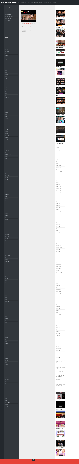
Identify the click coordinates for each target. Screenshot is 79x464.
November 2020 (59, 293)
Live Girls (7, 265)
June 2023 (58, 228)
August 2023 (58, 224)
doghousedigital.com (58, 366)
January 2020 (59, 314)
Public (7, 324)
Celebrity (7, 122)
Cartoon (7, 118)
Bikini (6, 91)
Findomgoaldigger (58, 418)
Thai (6, 383)
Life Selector (7, 261)
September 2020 (59, 297)
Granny (7, 204)
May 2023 (58, 230)
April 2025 (58, 182)
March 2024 (58, 209)
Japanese (7, 242)
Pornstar (7, 318)
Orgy (6, 293)
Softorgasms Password (59, 428)
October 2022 (59, 245)
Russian (7, 337)
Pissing (7, 305)
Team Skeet (7, 379)
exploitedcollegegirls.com (58, 367)
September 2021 (59, 272)
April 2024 (58, 207)
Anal (6, 57)
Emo (6, 158)
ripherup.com (61, 380)
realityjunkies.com (58, 379)
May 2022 (58, 255)
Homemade (7, 225)
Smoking (7, 358)
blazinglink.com (58, 360)
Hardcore (7, 215)
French (7, 190)
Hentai (7, 219)
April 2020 (58, 308)
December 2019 (59, 316)
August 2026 (58, 150)
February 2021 (59, 287)
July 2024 (58, 201)
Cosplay (7, 133)
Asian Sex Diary (8, 66)
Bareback (7, 76)
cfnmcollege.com (58, 362)
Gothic (7, 202)
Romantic (7, 335)
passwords (59, 377)
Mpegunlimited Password (60, 447)
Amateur (7, 55)
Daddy (7, 143)
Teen (6, 381)
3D (6, 40)
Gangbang (7, 194)
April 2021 (58, 283)
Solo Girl (7, 362)
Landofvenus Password (59, 95)
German (7, 198)
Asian (21, 23)
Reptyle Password (8, 14)
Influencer (7, 232)
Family (7, 177)
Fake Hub (7, 173)
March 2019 (58, 335)
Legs (6, 257)
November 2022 (59, 243)
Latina (6, 253)
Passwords (27, 23)
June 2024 (58, 203)
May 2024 (58, 205)
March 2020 (58, 310)
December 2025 (59, 165)
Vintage (7, 404)
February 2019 (59, 337)
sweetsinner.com (58, 385)
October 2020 (59, 295)
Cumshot (7, 139)
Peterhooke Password (9, 20)
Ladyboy (7, 246)
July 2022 (58, 251)
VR (6, 410)
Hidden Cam (7, 223)
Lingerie (7, 263)
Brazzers (7, 108)
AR (6, 59)
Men (24, 23)
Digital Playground (8, 150)
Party (6, 299)
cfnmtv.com (61, 362)
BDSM (6, 80)
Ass (6, 68)
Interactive (7, 234)
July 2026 (58, 152)
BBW (6, 78)
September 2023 (59, 222)
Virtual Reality (7, 406)
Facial (6, 171)
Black (6, 95)
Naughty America (8, 284)
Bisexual (7, 93)
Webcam (7, 415)
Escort (7, 162)
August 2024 (58, 199)
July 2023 (58, 226)
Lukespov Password (59, 399)
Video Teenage (8, 402)
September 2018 (59, 348)
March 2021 (58, 285)
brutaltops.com (57, 361)
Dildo (6, 152)
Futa (6, 192)
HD (6, 217)
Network (7, 286)
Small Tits (7, 356)
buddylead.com (61, 361)
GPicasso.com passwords (60, 114)
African (7, 49)
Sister (6, 354)
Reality (7, 328)
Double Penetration (8, 154)
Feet (6, 181)
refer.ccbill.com (58, 380)
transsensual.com (61, 385)
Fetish (6, 183)
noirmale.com (57, 374)
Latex (6, 251)
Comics (7, 131)
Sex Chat (7, 343)
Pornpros (7, 316)
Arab (6, 61)
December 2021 (59, 266)
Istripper (7, 238)
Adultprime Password (59, 66)
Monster (7, 280)
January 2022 (59, 264)
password (62, 375)
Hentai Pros (7, 221)
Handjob (7, 213)
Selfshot (7, 341)
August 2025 (58, 173)
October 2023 (59, 220)
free (57, 368)
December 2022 (59, 241)
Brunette (7, 112)
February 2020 (59, 312)
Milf (6, 276)
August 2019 (58, 325)
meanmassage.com (61, 371)
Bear (6, 82)
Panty (6, 295)
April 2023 (58, 232)
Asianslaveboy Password (25, 25)
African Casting (8, 51)
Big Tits (7, 89)
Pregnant (7, 322)
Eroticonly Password (8, 24)
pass (60, 374)
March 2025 (58, 184)
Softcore (7, 360)
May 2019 (58, 331)
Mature (7, 272)
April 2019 (58, 333)
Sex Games (7, 345)
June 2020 (58, 304)
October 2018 (59, 346)
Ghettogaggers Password (60, 17)
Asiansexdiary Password (59, 47)
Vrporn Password (58, 85)
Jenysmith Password (59, 76)
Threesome (7, 385)
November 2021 (59, 268)
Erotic (6, 160)
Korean (7, 244)
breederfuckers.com (63, 360)
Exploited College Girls (9, 169)
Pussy (6, 326)
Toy (6, 387)
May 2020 (58, 306)
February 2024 (59, 211)
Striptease (7, 375)
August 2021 (58, 274)
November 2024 (59, 192)
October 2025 (59, 169)
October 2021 (59, 270)
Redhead (7, 333)
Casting (7, 120)
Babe (6, 70)
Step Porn (7, 368)
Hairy (6, 211)
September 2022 (59, 247)
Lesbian (7, 259)
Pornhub (7, 314)
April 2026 (58, 159)
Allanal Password (58, 124)
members (58, 372)
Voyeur (7, 408)
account (58, 357)
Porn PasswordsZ (9, 2)
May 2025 (58, 180)
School (7, 339)
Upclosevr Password (59, 409)
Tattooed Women (8, 377)
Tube (6, 396)
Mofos (7, 278)
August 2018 (58, 350)
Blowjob (7, 101)
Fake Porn (7, 175)
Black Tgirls (7, 97)
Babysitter (7, 72)
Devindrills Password (9, 22)
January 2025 (59, 188)
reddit (61, 379)
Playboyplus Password (59, 143)
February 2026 (59, 163)
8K (6, 47)
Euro (6, 164)
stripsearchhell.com (58, 384)
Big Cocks (7, 87)
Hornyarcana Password (59, 457)
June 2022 (58, 253)
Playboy (7, 307)
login (57, 371)
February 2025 (59, 186)
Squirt (6, 366)
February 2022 (59, 262)
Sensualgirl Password (59, 133)
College (7, 129)
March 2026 (58, 161)
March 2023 (58, 234)
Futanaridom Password (9, 31)
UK (6, 400)
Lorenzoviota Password (9, 18)
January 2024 (59, 213)
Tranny (7, 389)
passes (58, 375)
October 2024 (59, 194)
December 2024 (59, 190)
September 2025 (59, 171)
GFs (6, 200)
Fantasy (7, 179)
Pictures (7, 303)
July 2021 (58, 276)
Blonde (7, 99)
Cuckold (7, 137)
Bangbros (7, 74)
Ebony (6, 156)
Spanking (7, 364)
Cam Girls (7, 116)
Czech (7, 141)
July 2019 (58, 327)
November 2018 (59, 344)
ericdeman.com (62, 366)
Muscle (7, 282)
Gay (23, 23)
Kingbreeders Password (9, 16)
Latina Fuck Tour (8, 255)
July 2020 (58, 302)
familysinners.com (63, 367)
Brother (7, 110)
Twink (31, 23)
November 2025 (59, 167)
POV (6, 320)
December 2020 (59, 291)
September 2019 (59, 323)
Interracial (7, 236)
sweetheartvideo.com (62, 384)
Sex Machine (7, 347)
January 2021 (59, 289)
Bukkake (7, 114)
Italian (6, 240)
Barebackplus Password (59, 27)
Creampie (7, 135)
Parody (7, 297)
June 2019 (58, 329)
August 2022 (58, 249)
